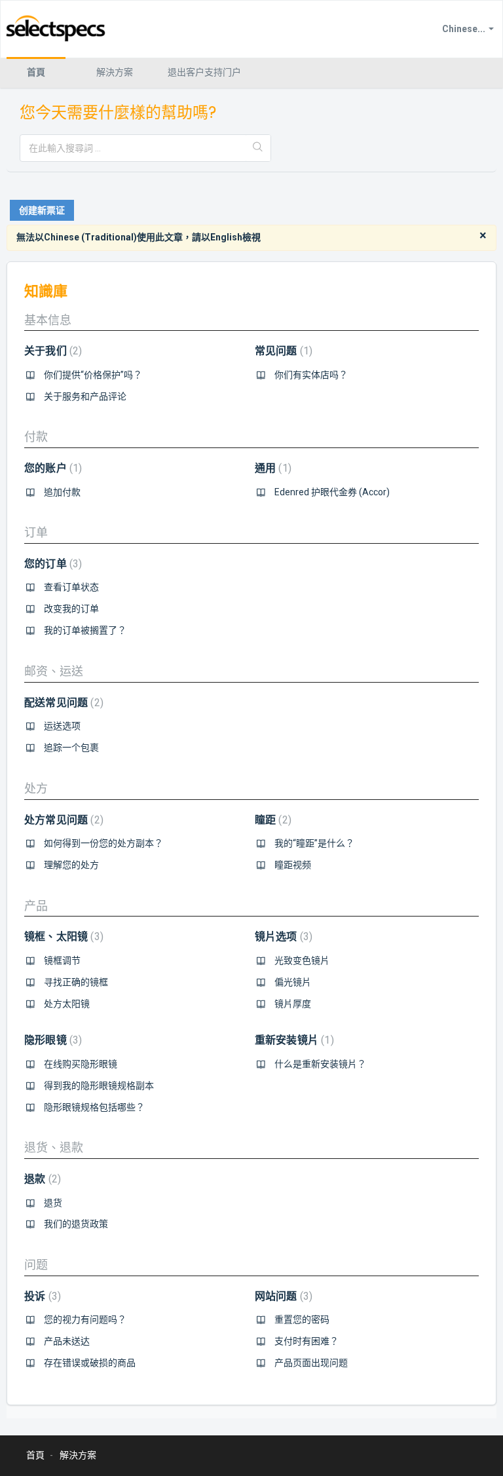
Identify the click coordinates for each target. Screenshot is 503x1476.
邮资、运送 (53, 671)
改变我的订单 (71, 608)
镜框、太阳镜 (62, 936)
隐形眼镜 (51, 1040)
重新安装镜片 (293, 1040)
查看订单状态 (71, 587)
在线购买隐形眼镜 (80, 1064)
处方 (36, 788)
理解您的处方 (71, 865)
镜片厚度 (292, 1003)
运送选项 (62, 726)
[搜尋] (258, 148)
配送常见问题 (62, 702)
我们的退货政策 (76, 1224)
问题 (36, 1265)
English (226, 237)
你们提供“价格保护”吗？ (93, 374)
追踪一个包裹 (71, 747)
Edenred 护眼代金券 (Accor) (332, 492)
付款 (36, 436)
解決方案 (114, 72)
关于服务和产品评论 (85, 396)
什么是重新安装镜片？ (320, 1064)
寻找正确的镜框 (76, 982)
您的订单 (51, 563)
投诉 (41, 1296)
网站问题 (282, 1296)
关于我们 (51, 350)
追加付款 (62, 492)
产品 (36, 906)
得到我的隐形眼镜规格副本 (99, 1085)
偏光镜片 (292, 982)
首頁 (36, 72)
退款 (41, 1178)
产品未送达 (67, 1341)
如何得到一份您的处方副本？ (103, 843)
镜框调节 (62, 960)
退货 (53, 1203)
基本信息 (47, 320)
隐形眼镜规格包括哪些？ (94, 1107)
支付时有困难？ (306, 1341)
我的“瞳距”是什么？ (314, 843)
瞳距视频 (292, 865)
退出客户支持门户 (204, 72)
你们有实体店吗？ (311, 374)
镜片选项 (282, 936)
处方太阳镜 (67, 1003)
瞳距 (271, 819)
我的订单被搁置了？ (85, 630)
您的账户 (51, 468)
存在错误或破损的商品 (90, 1362)
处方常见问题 (62, 819)
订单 (36, 532)
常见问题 (282, 350)
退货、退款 (53, 1147)
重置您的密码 (301, 1319)
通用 (271, 468)
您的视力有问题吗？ (85, 1319)
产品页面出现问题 (311, 1362)
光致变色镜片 (301, 960)
